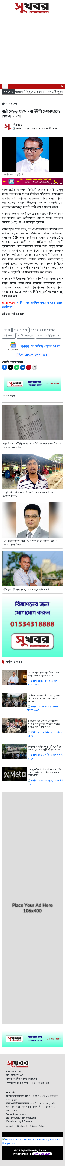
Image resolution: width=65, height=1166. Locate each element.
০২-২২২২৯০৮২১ (17, 1114)
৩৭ (14, 1075)
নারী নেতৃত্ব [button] (9, 335)
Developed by (19, 1121)
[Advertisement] (32, 49)
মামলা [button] (7, 329)
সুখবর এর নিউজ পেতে (37, 346)
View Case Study (42, 1154)
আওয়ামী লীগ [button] (20, 329)
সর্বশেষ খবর (14, 662)
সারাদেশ (12, 103)
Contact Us (23, 1126)
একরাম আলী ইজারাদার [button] (48, 335)
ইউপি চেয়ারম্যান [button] (25, 335)
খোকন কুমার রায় (27, 1083)
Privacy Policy (37, 1126)
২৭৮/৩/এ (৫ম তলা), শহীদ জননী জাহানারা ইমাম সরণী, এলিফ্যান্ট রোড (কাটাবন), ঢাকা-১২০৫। (30, 1107)
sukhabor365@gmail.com (22, 1117)
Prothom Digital (20, 1154)
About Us (11, 1126)
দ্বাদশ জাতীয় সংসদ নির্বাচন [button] (43, 329)
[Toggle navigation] (5, 86)
